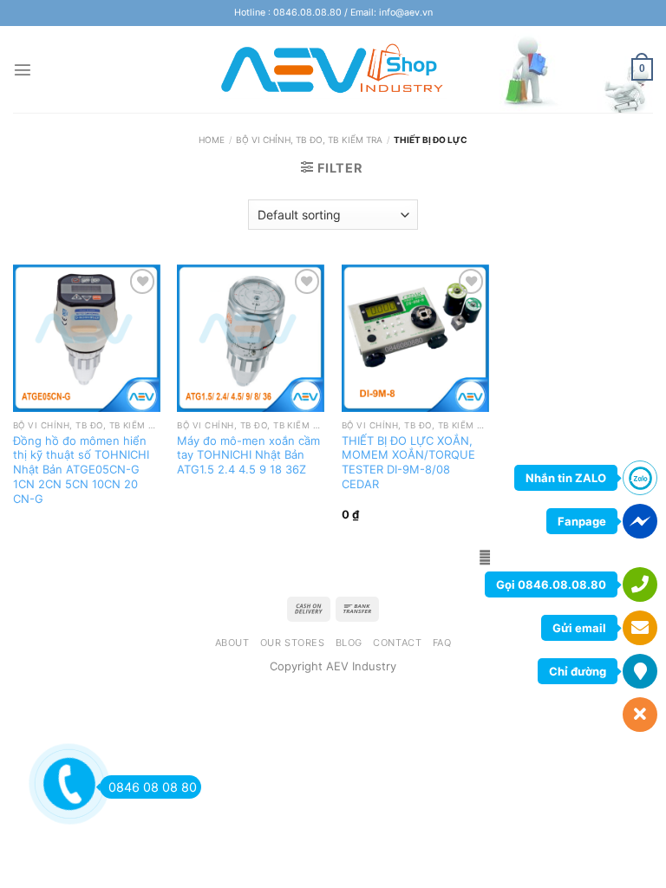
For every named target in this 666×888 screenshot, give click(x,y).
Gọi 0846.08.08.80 (551, 584)
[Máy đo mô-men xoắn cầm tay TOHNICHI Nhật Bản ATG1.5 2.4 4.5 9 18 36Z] (250, 338)
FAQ (442, 643)
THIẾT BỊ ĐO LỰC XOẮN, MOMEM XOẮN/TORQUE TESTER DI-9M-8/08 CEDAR (408, 462)
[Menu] (22, 69)
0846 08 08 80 (152, 787)
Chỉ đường (577, 671)
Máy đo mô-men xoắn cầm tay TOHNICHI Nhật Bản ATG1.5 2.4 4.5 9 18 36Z (248, 455)
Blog (349, 643)
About (232, 643)
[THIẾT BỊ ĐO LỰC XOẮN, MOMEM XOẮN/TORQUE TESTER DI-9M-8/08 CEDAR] (415, 338)
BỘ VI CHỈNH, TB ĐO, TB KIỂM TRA (309, 139)
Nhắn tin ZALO (566, 478)
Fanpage (582, 521)
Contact (397, 643)
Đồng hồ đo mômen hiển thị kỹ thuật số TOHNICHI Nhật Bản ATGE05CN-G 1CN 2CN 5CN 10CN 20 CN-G (81, 470)
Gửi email (579, 628)
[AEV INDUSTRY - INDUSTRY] (333, 69)
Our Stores (292, 643)
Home (212, 139)
